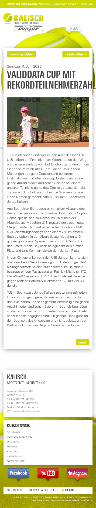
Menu (74, 28)
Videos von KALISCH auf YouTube (48, 475)
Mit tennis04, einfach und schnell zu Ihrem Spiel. (50, 4)
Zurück (82, 342)
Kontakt (12, 451)
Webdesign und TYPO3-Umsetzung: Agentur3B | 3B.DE (62, 500)
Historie (12, 446)
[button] (12, 142)
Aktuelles (13, 431)
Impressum (14, 456)
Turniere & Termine (19, 436)
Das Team (13, 441)
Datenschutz (15, 461)
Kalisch (33, 490)
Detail (69, 490)
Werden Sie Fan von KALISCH (18, 475)
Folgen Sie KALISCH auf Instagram (77, 475)
